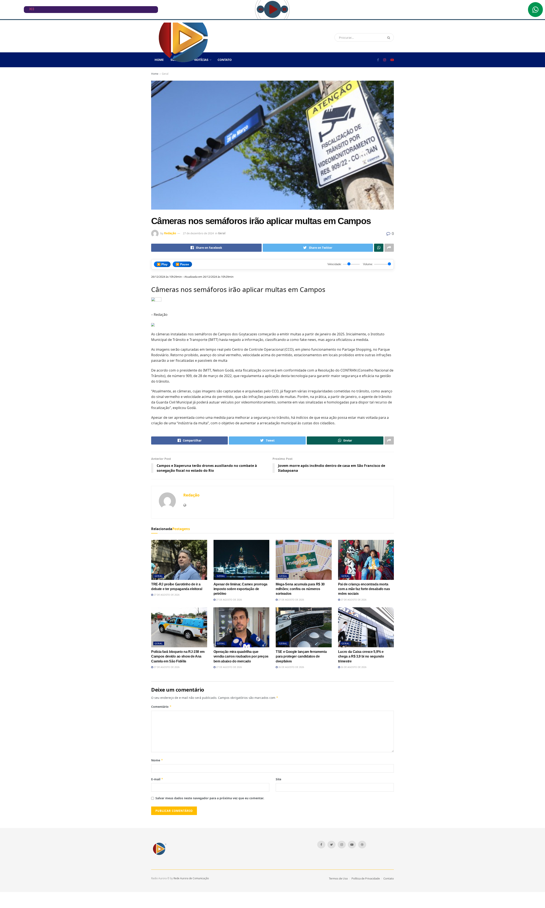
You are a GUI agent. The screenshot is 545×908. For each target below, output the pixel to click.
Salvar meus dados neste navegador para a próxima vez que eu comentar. (209, 798)
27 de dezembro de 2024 (198, 233)
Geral (165, 74)
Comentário (161, 707)
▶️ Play (162, 264)
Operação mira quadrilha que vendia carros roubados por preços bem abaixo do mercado (241, 656)
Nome (157, 760)
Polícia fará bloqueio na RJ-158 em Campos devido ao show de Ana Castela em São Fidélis (178, 656)
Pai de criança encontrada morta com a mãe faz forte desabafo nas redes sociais (364, 589)
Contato (225, 60)
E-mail (157, 779)
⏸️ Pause (182, 264)
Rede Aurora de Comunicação (191, 878)
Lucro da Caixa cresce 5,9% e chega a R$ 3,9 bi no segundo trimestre (361, 656)
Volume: (368, 264)
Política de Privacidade (365, 878)
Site (278, 779)
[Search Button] (389, 37)
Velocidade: (334, 264)
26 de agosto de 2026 (291, 667)
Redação (170, 233)
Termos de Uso (338, 878)
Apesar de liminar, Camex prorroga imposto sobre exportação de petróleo (240, 589)
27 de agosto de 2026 (166, 594)
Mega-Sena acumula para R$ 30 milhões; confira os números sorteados (300, 589)
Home (154, 74)
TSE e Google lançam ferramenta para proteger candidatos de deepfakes (301, 656)
